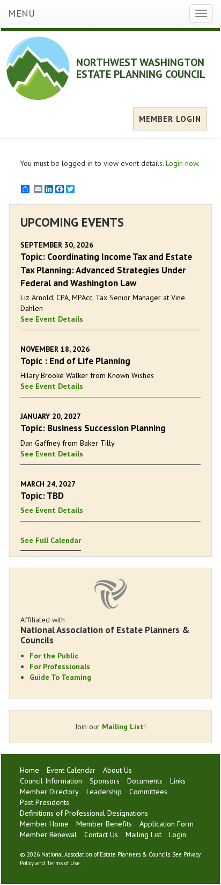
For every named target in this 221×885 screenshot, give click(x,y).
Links (178, 781)
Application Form (166, 824)
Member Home (44, 824)
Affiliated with (105, 630)
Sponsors (105, 781)
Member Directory (49, 791)
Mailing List (123, 726)
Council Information (51, 781)
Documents (145, 781)
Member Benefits (104, 824)
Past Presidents (44, 802)
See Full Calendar (50, 540)
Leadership (104, 791)
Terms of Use (63, 863)
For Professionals (60, 666)
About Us (117, 770)
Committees (148, 791)
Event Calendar (71, 770)
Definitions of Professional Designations (84, 813)
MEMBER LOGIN (170, 119)
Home (29, 770)
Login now (182, 163)
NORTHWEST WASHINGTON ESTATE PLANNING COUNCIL (140, 68)
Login (177, 834)
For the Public (54, 656)
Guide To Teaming (60, 677)
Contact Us (101, 834)
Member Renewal (48, 834)
